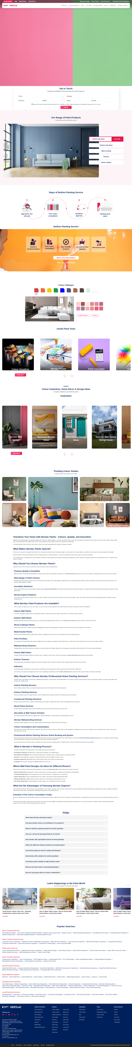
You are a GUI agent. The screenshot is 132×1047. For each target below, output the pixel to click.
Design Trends (82, 1017)
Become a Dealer (85, 1)
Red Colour (54, 1019)
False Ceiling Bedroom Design (84, 959)
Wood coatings (106, 162)
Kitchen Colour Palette (44, 952)
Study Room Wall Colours (9, 968)
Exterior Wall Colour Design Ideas (38, 984)
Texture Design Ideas (89, 985)
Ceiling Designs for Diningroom (102, 959)
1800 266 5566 (18, 1030)
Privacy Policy (19, 1045)
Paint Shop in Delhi (69, 994)
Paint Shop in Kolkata (98, 994)
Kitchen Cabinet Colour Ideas (98, 950)
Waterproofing (37, 1024)
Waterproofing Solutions (73, 977)
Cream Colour (66, 1027)
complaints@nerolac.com (13, 1034)
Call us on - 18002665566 (66, 262)
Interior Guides (82, 1009)
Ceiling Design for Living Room (33, 961)
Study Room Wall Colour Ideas (107, 968)
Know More (20, 375)
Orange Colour (55, 1022)
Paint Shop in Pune (41, 994)
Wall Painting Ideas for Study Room (29, 970)
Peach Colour (66, 1024)
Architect (32, 1)
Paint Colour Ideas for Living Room (27, 943)
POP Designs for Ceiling (40, 959)
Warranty (113, 5)
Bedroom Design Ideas (21, 984)
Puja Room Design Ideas (75, 985)
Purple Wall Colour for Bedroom (118, 933)
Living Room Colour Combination (11, 941)
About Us (116, 1009)
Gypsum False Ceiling (50, 961)
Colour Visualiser (100, 1014)
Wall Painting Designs (8, 987)
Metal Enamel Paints (50, 977)
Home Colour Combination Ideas (11, 985)
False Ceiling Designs (26, 959)
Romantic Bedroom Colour (44, 934)
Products (64, 5)
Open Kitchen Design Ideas (80, 950)
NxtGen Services (74, 5)
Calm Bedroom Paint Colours (100, 933)
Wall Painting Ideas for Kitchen (28, 952)
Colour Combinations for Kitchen (11, 950)
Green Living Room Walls (64, 943)
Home (12, 1045)
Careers (115, 1012)
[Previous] (93, 292)
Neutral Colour (66, 1009)
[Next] (96, 292)
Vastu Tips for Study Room (47, 968)
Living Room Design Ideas (9, 943)
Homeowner (8, 1)
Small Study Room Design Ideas (89, 968)
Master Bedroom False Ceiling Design (12, 961)
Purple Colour (66, 1019)
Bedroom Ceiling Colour (8, 934)
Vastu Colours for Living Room (76, 941)
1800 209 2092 (12, 1028)
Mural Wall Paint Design (37, 987)
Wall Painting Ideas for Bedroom (82, 933)
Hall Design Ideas (51, 987)
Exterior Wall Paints (27, 977)
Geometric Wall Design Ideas (107, 984)
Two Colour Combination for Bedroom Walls (30, 933)
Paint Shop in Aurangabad (55, 994)
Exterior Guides (82, 1012)
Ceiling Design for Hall (55, 959)
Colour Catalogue (55, 1009)
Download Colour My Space (121, 1)
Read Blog (5, 916)
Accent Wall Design (7, 984)
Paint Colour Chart (116, 985)
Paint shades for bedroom (9, 933)
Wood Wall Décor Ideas (22, 987)
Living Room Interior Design (90, 984)
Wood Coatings (38, 977)
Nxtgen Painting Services (40, 1027)
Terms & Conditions (27, 1045)
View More (95, 315)
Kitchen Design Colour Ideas (10, 952)
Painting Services (7, 994)
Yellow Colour (55, 1024)
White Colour (66, 1014)
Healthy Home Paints (56, 1014)
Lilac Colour (65, 1022)
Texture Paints (103, 977)
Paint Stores (17, 994)
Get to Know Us (105, 1)
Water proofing (106, 151)
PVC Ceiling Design (68, 959)
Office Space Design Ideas (59, 985)
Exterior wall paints (106, 145)
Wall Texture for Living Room (58, 941)
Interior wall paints (107, 139)
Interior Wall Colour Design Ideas (58, 984)
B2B (16, 1)
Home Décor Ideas (27, 985)
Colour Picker (99, 1017)
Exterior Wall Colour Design (77, 987)
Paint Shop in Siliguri (111, 994)
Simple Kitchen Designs (50, 950)
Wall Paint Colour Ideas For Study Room (67, 968)
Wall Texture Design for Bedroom (26, 934)
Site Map (43, 1045)
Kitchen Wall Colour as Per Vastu (117, 950)
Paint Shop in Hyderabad (38, 996)
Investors (116, 1014)
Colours (89, 5)
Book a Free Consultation (66, 258)
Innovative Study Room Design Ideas (28, 968)
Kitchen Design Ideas (75, 984)
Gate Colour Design (62, 987)
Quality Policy (36, 1045)
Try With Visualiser (83, 315)
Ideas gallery (82, 1019)
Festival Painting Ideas (103, 985)
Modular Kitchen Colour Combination (32, 950)
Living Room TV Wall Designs (47, 943)
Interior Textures (86, 977)
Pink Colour (65, 1017)
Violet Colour (54, 1032)
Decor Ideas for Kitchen (65, 950)
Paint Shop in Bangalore (9, 996)
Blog (82, 5)
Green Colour (55, 1027)
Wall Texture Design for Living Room (96, 941)
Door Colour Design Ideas (94, 987)
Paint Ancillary (61, 977)
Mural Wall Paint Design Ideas (42, 985)
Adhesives (37, 1022)
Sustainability (117, 1022)
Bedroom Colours (67, 933)
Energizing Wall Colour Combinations (51, 970)
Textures (106, 156)
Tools (106, 5)
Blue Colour (54, 1029)
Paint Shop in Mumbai (28, 994)
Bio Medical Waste (50, 1045)
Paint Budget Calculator (102, 1012)
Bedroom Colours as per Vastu (52, 933)
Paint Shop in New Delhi (83, 994)
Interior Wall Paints (15, 977)
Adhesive (95, 977)
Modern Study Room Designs (10, 970)
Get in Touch (95, 1)
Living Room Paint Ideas (114, 941)
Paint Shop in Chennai (23, 996)
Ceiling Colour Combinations (10, 959)
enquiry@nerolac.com (12, 1037)
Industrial (23, 1)
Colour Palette (55, 1017)
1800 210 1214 (18, 1031)
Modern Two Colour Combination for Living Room (35, 941)
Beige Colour (66, 1012)
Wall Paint (5, 977)
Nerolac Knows (100, 1009)
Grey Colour (65, 1029)
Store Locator (122, 5)
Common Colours (55, 1012)
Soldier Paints (97, 5)
